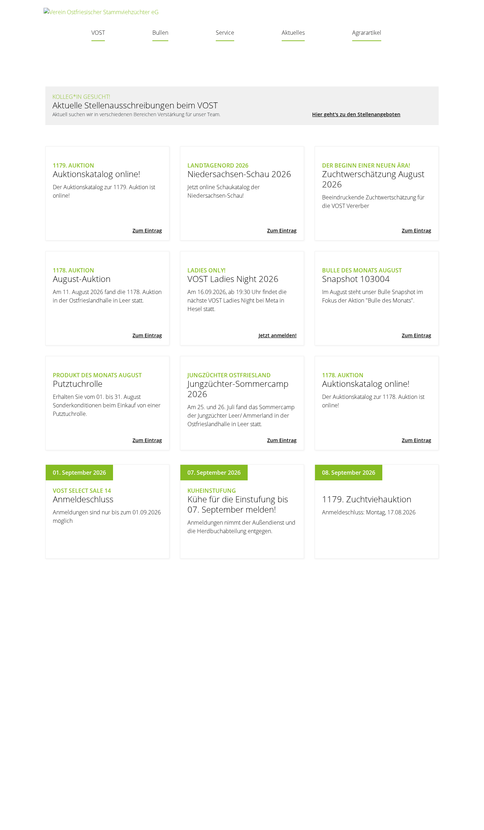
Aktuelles (293, 32)
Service (225, 32)
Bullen (160, 32)
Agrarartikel (366, 32)
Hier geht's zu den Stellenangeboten (356, 114)
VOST (98, 32)
